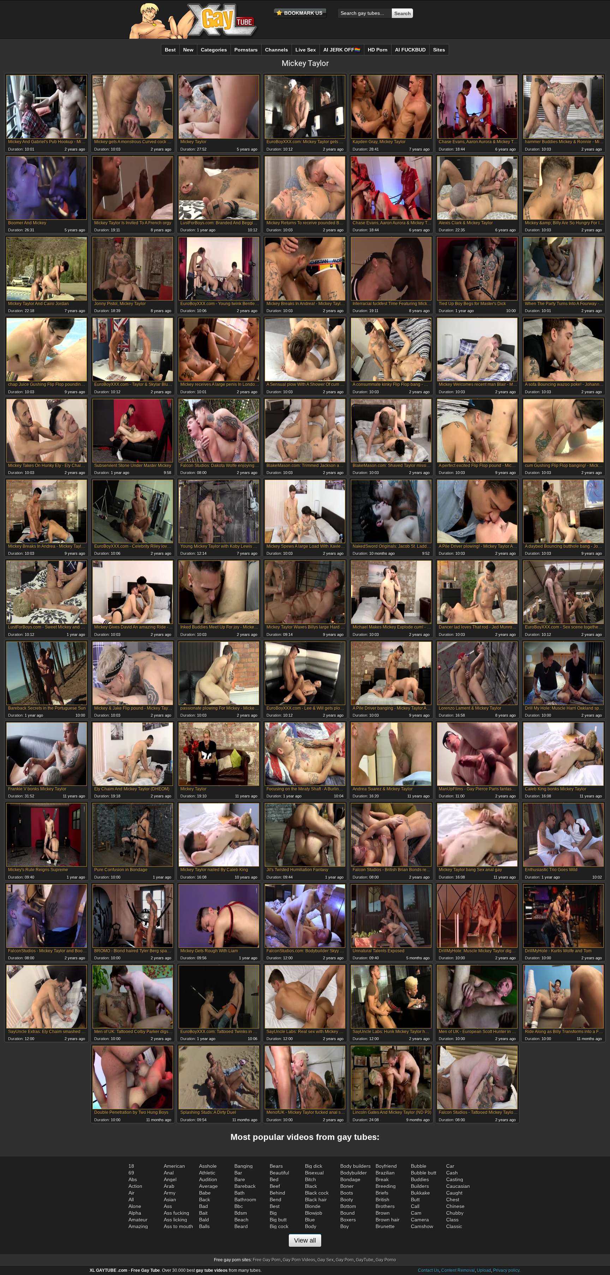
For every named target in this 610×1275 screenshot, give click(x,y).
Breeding (386, 1186)
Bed (274, 1179)
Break (382, 1179)
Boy (344, 1226)
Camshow (422, 1226)
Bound (347, 1212)
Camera (420, 1219)
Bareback (245, 1186)
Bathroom (245, 1199)
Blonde (313, 1206)
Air (131, 1192)
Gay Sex (325, 1259)
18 (131, 1166)
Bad (203, 1206)
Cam (416, 1212)
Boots (346, 1192)
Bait (203, 1212)
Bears (276, 1166)
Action (135, 1186)
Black (311, 1186)
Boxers (348, 1219)
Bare (239, 1179)
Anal (169, 1172)
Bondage (350, 1179)
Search (402, 13)
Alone (134, 1206)
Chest (452, 1199)
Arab (169, 1186)
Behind (277, 1192)
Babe (205, 1192)
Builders (420, 1186)
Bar (238, 1172)
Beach (241, 1219)
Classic (454, 1226)
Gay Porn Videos (299, 1259)
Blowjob (313, 1212)
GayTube (364, 1259)
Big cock (279, 1226)
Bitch (310, 1179)
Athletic (207, 1172)
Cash (452, 1172)
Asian (170, 1199)
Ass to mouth (178, 1226)
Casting (454, 1179)
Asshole (208, 1166)
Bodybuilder (353, 1172)
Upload (484, 1270)
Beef (275, 1186)
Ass (168, 1206)
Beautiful (279, 1172)
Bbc (238, 1206)
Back (204, 1199)
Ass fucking (176, 1212)
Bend (275, 1199)
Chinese (455, 1206)
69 (131, 1172)
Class (452, 1219)
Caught (454, 1192)
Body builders (355, 1166)
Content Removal (458, 1270)
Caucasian (458, 1186)
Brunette (385, 1226)
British (382, 1199)
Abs (132, 1179)
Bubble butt (423, 1172)
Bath (239, 1192)
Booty (346, 1199)
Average (208, 1186)
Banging (243, 1166)
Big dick (313, 1166)
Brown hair (388, 1219)
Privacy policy (506, 1270)
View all (305, 1240)
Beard (241, 1226)
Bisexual (314, 1172)
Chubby (455, 1212)
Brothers (385, 1206)
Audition (208, 1179)
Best (275, 1206)
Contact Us (428, 1270)
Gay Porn (345, 1259)
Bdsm (240, 1212)
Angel (170, 1179)
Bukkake (420, 1192)
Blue (310, 1219)
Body (310, 1226)
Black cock (317, 1192)
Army (169, 1192)
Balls (204, 1226)
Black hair (316, 1199)
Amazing (138, 1226)
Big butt (278, 1219)
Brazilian (385, 1172)
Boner (347, 1186)
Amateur (138, 1219)
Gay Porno (386, 1259)
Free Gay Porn (267, 1259)
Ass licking (175, 1219)
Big (273, 1212)
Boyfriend (386, 1166)
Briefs (382, 1192)
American (174, 1166)
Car (450, 1166)
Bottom (348, 1206)
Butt (415, 1199)
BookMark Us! (300, 13)
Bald (204, 1219)
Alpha (134, 1212)
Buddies (420, 1179)
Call (415, 1206)
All (131, 1199)
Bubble (418, 1166)
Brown (383, 1212)
